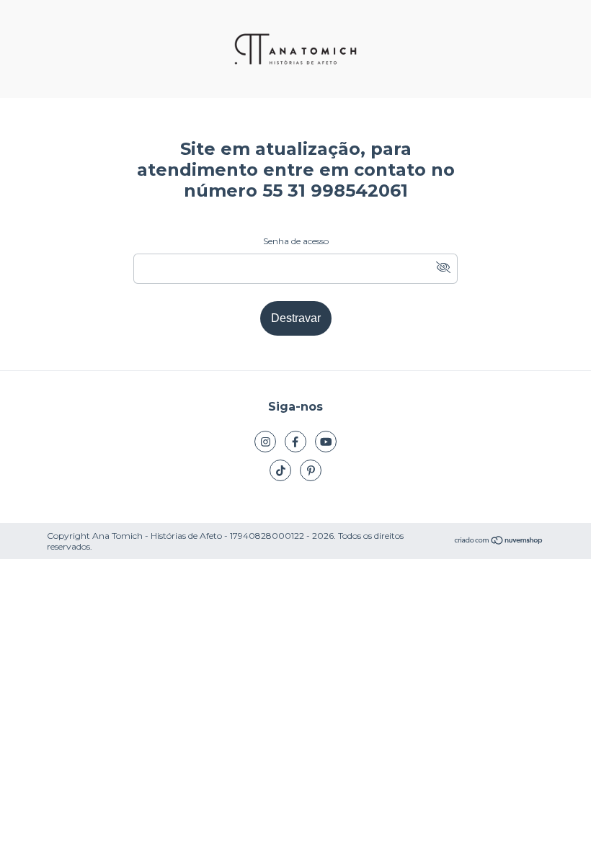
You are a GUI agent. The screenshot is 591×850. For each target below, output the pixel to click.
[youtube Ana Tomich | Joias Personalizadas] (326, 441)
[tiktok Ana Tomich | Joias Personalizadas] (280, 470)
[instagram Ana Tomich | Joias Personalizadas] (265, 441)
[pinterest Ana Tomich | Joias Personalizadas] (310, 470)
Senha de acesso (296, 241)
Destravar (296, 318)
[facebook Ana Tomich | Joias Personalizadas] (295, 441)
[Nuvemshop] (499, 541)
